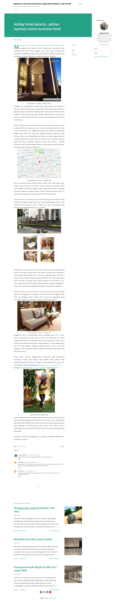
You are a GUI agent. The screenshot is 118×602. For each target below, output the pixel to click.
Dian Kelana (21, 471)
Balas (19, 459)
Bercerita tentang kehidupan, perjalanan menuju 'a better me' (42, 4)
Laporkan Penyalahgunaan (101, 56)
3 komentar (22, 589)
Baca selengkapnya (54, 530)
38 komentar (22, 530)
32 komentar (22, 558)
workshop (74, 54)
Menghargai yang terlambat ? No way (34, 509)
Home (15, 9)
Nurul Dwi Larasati (22, 455)
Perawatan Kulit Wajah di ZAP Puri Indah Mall (35, 569)
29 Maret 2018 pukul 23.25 (34, 455)
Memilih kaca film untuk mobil (33, 539)
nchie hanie (20, 462)
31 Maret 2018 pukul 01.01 (31, 462)
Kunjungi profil (104, 44)
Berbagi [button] (74, 45)
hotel (73, 52)
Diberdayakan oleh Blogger (49, 598)
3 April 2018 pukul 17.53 (30, 471)
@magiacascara (45, 365)
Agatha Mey (104, 33)
